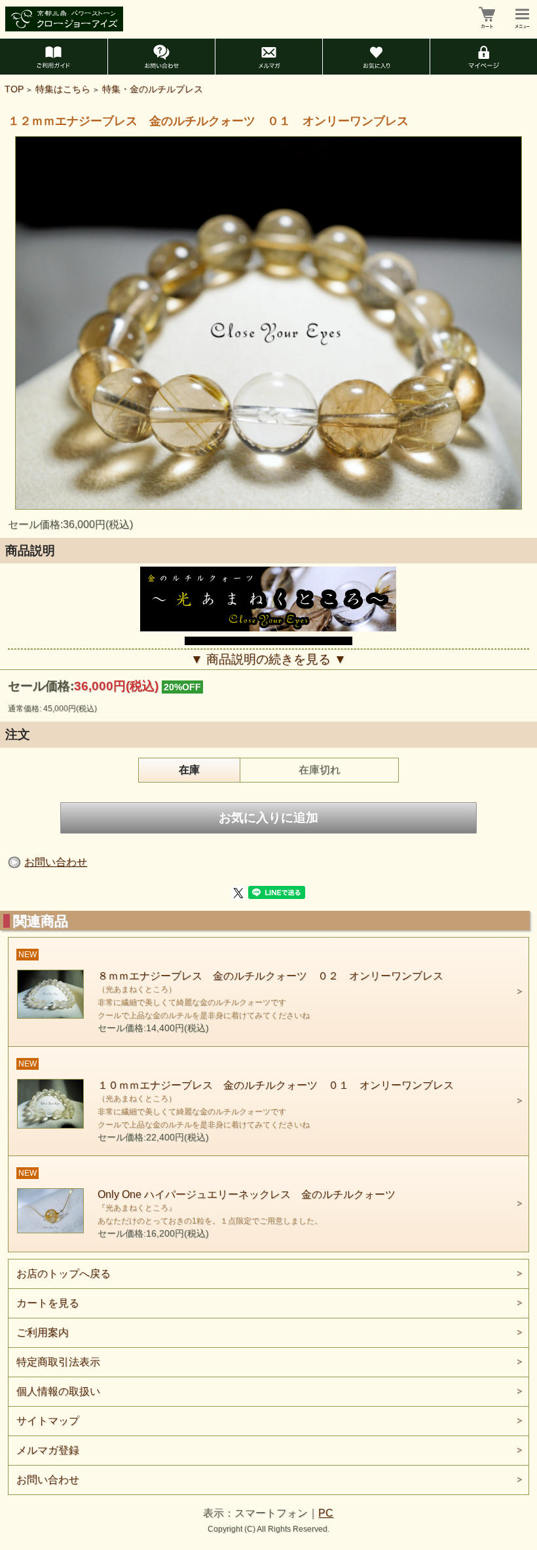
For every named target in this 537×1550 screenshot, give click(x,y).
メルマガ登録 (47, 1450)
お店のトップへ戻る (63, 1273)
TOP (14, 89)
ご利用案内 (42, 1332)
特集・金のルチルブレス (152, 89)
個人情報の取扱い (58, 1391)
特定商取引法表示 (58, 1361)
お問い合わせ (55, 862)
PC (325, 1513)
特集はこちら (62, 89)
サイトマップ (47, 1420)
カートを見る (47, 1303)
